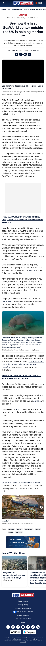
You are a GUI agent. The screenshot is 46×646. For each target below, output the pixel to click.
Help (23, 622)
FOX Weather (34, 50)
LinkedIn (28, 627)
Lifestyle (23, 15)
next (41, 507)
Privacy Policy (23, 605)
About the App (23, 601)
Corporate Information (23, 619)
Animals (11, 529)
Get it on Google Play (29, 632)
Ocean (10, 532)
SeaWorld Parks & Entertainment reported (21, 483)
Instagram (18, 627)
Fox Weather (23, 3)
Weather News (17, 9)
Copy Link (29, 54)
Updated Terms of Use (23, 608)
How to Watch (29, 9)
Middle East (29, 529)
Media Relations (23, 615)
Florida (32, 270)
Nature (38, 529)
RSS (38, 627)
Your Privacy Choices (25, 612)
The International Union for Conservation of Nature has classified (23, 364)
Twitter (21, 54)
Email (25, 54)
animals (36, 401)
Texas (18, 409)
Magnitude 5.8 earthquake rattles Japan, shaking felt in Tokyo (14, 575)
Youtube (23, 627)
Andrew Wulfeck (15, 50)
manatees (6, 301)
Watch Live (5, 9)
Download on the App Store (15, 632)
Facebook (16, 54)
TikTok (33, 627)
